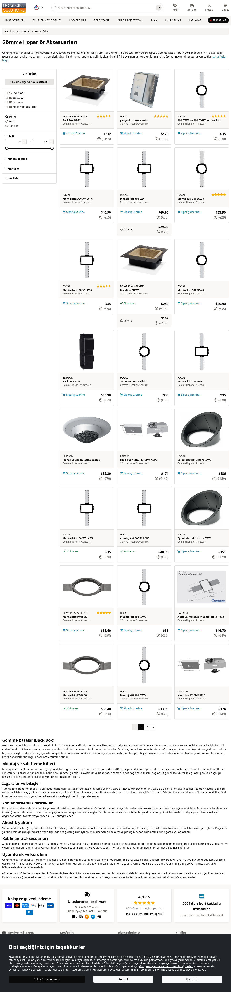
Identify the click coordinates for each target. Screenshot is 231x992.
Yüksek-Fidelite (14, 20)
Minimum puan (17, 158)
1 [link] (141, 727)
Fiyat (11, 135)
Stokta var (19, 97)
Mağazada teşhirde (24, 106)
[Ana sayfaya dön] (14, 8)
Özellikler (14, 178)
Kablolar (195, 20)
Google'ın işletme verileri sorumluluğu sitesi (166, 966)
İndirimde (19, 93)
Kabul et (192, 979)
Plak (154, 20)
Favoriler (18, 102)
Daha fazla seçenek (46, 979)
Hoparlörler (77, 20)
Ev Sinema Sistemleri (47, 20)
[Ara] (159, 8)
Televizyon (101, 20)
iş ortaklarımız (162, 956)
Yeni (11, 121)
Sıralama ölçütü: (28, 82)
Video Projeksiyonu (130, 20)
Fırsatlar (219, 20)
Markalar (13, 168)
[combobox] (106, 7)
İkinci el (13, 125)
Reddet (123, 979)
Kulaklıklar (173, 20)
